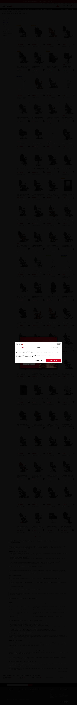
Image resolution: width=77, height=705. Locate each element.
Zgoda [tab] (23, 347)
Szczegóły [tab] (38, 347)
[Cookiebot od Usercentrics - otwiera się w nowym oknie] (56, 344)
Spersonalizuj (37, 360)
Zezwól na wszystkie (53, 360)
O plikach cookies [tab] (54, 347)
